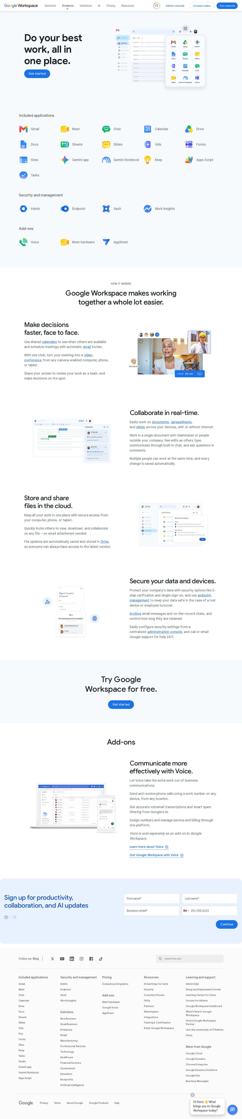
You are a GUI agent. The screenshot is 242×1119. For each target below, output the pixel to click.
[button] (232, 1110)
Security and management (78, 977)
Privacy (44, 1103)
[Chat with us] (232, 1110)
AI (99, 5)
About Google (75, 1103)
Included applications (33, 977)
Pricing (111, 5)
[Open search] (157, 6)
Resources (127, 5)
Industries (86, 5)
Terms (57, 1103)
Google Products (98, 1103)
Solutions (50, 5)
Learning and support (200, 977)
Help (116, 1103)
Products (67, 5)
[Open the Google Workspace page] (21, 6)
